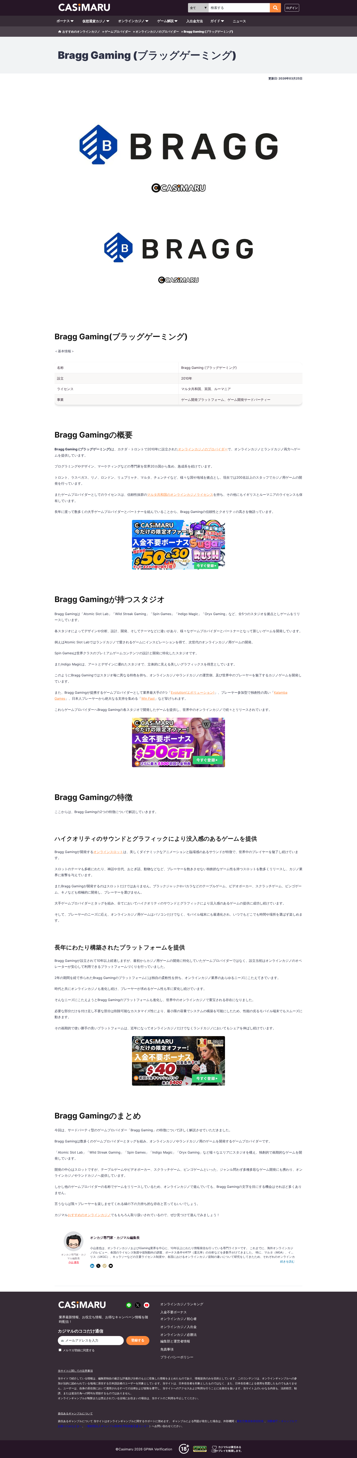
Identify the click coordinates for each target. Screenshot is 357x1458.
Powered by (180, 770)
